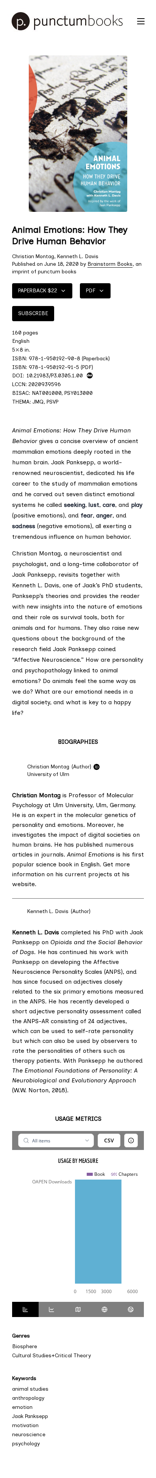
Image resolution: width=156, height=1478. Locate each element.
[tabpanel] (78, 1216)
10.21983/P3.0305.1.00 (55, 375)
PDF (90, 290)
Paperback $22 (37, 290)
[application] (78, 1233)
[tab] (25, 1309)
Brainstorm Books (110, 264)
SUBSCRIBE (33, 313)
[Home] (70, 21)
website (23, 884)
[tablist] (78, 1309)
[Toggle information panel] (131, 1140)
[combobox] (56, 1140)
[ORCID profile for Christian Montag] (97, 767)
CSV (109, 1140)
